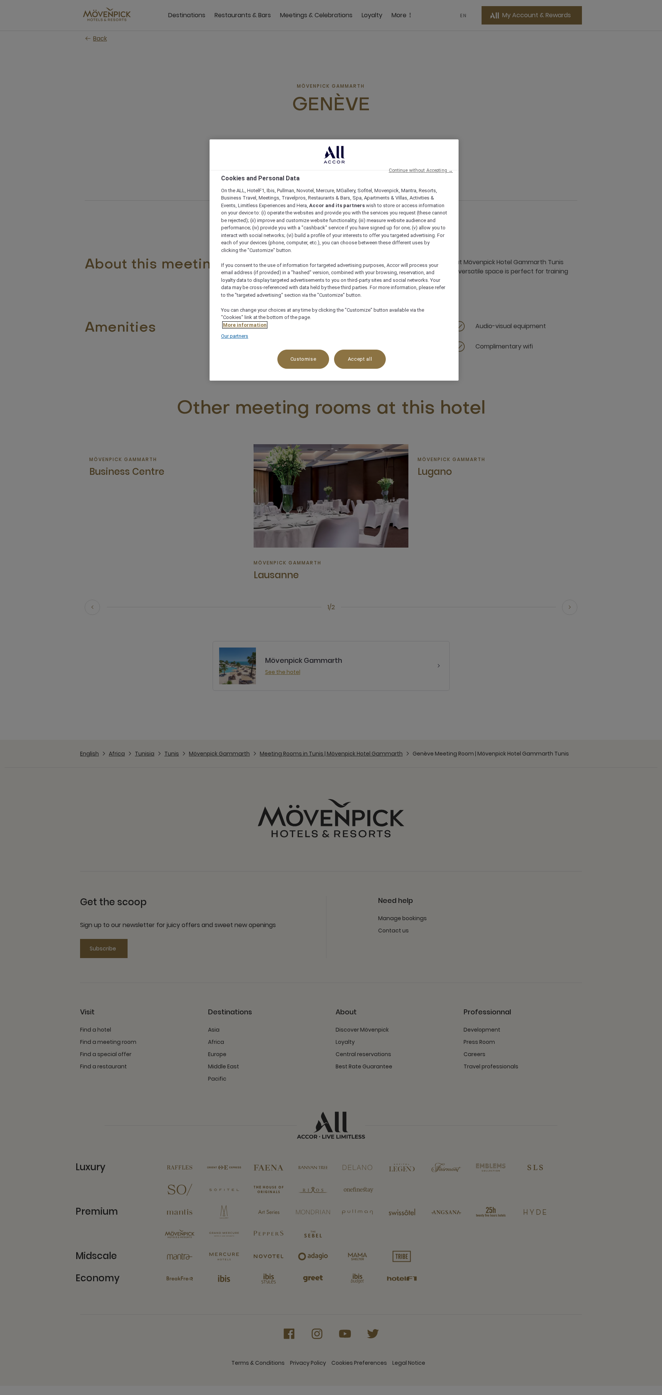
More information (245, 325)
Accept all (360, 359)
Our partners (234, 336)
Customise (303, 359)
